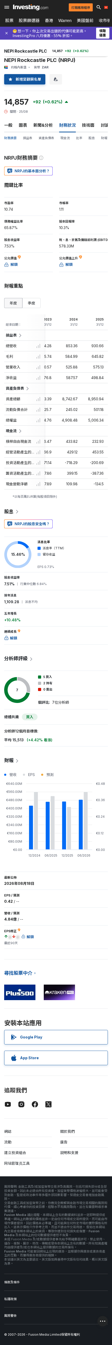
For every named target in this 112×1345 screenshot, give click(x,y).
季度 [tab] (31, 303)
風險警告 (10, 1316)
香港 (49, 20)
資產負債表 (46, 138)
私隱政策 (10, 1299)
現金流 (65, 138)
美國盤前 (85, 20)
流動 (7, 1142)
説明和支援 (69, 1152)
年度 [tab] (13, 303)
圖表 (23, 125)
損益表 (27, 138)
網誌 (7, 1131)
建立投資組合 (15, 1152)
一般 (8, 125)
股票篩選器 (29, 20)
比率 (79, 138)
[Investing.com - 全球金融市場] (30, 7)
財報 (104, 138)
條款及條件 (12, 1282)
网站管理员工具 (17, 1163)
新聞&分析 (43, 125)
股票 (9, 20)
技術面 (88, 125)
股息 (92, 138)
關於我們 (67, 1131)
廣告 (63, 1142)
